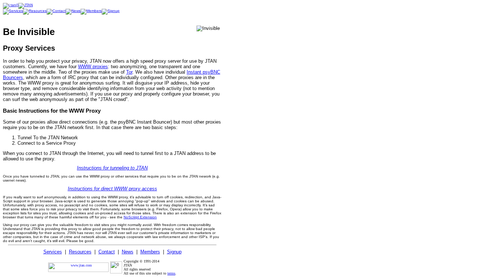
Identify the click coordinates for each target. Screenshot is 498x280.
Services (52, 251)
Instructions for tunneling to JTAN (112, 168)
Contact (106, 251)
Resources (80, 251)
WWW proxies (93, 66)
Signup (174, 251)
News (127, 251)
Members (150, 251)
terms (171, 273)
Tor (129, 72)
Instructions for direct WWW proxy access (112, 188)
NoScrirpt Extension (140, 217)
